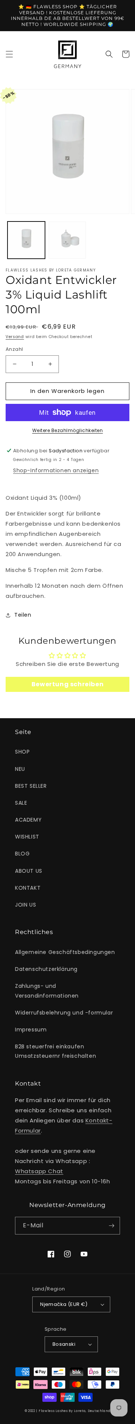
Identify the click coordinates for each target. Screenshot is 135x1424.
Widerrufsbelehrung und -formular (64, 1012)
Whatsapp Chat (39, 1171)
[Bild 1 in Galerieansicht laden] (26, 240)
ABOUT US (28, 871)
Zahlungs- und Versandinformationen (47, 990)
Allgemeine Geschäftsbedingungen (65, 952)
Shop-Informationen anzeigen (56, 470)
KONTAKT (27, 888)
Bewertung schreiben (68, 684)
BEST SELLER (31, 786)
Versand (15, 337)
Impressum (30, 1029)
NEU (20, 769)
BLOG (22, 853)
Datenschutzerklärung (46, 969)
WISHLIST (27, 836)
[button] (9, 54)
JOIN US (25, 904)
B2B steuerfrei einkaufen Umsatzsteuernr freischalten (55, 1051)
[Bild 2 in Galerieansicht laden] (67, 240)
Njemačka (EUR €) (63, 1304)
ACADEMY (28, 819)
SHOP (22, 751)
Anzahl (14, 349)
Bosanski (63, 1344)
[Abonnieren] (111, 1225)
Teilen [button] (23, 615)
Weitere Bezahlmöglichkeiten (67, 430)
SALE (21, 803)
